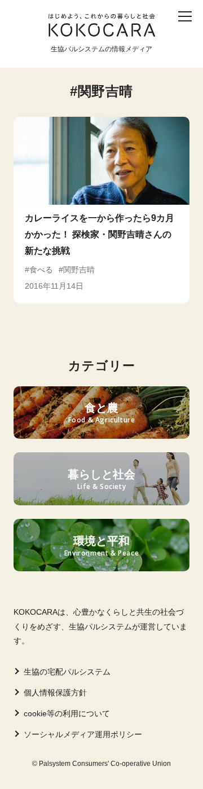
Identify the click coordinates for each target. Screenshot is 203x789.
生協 (94, 56)
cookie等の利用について (67, 713)
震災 (25, 56)
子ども (29, 38)
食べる (142, 38)
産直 (69, 38)
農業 (60, 56)
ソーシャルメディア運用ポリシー (83, 734)
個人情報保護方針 (55, 692)
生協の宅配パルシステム (67, 671)
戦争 (163, 56)
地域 (129, 56)
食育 (103, 38)
